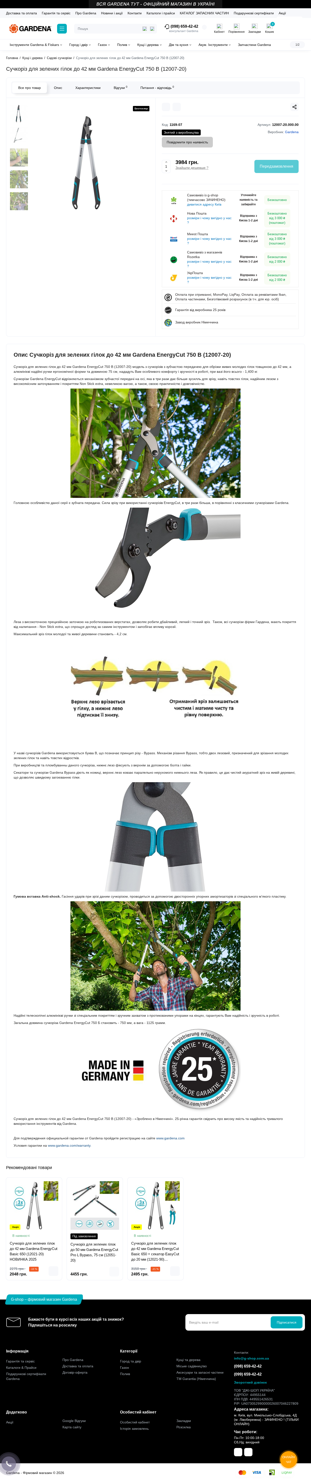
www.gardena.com (170, 1138)
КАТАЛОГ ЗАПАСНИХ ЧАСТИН (204, 13)
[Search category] (144, 29)
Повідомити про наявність (187, 142)
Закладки (183, 1421)
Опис (58, 88)
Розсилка (183, 1427)
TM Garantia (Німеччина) (196, 1379)
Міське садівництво (191, 1366)
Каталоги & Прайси (21, 1367)
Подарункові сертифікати (254, 13)
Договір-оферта (74, 1372)
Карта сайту (71, 1427)
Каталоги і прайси (161, 13)
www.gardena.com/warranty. (69, 1145)
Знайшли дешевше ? (191, 168)
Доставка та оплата (21, 13)
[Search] (152, 29)
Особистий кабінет (135, 1422)
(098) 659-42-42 (184, 26)
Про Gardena (85, 13)
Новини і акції (112, 13)
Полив (125, 1374)
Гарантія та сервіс (56, 13)
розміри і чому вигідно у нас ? (209, 220)
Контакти (135, 13)
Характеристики (88, 88)
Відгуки (120, 87)
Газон (124, 1367)
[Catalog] (62, 29)
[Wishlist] (177, 107)
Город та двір (130, 1361)
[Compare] (166, 107)
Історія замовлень (134, 1428)
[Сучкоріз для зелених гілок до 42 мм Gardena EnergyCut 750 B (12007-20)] (88, 163)
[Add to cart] (53, 1271)
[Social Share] (294, 107)
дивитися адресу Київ (204, 204)
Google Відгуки (74, 1421)
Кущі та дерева (188, 1360)
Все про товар (29, 88)
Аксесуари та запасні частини (200, 1372)
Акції (282, 13)
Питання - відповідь (157, 87)
